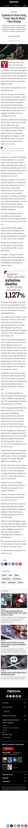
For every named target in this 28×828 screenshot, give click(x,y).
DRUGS (14, 12)
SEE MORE (15, 767)
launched (14, 373)
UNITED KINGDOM (11, 582)
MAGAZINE (6, 753)
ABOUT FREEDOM (8, 722)
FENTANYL (16, 575)
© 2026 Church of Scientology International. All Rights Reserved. (14, 786)
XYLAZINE (4, 575)
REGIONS (5, 778)
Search (4, 732)
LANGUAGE (6, 781)
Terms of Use (17, 789)
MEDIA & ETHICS (18, 5)
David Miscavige (6, 737)
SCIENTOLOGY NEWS (9, 715)
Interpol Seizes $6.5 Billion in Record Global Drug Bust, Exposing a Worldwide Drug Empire (13, 644)
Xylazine (22, 100)
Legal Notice (22, 789)
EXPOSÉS (7, 5)
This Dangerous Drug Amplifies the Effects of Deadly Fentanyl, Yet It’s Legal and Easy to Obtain (14, 613)
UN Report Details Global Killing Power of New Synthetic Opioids (14, 673)
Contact (4, 725)
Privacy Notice (5, 789)
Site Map (4, 730)
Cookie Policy (11, 789)
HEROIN (3, 582)
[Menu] (24, 6)
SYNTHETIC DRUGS (6, 579)
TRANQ (10, 575)
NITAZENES (20, 582)
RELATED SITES (7, 774)
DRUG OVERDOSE (16, 579)
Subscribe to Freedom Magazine (10, 727)
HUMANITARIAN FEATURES (10, 720)
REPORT (7, 711)
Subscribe (8, 748)
